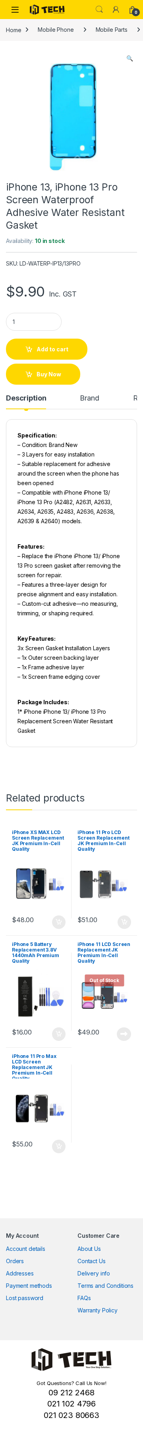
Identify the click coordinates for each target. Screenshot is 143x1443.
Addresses (20, 1273)
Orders (15, 1261)
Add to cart (52, 349)
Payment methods (29, 1285)
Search (99, 9)
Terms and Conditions (105, 1285)
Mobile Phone (55, 29)
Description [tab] (26, 398)
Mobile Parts (112, 29)
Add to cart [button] (59, 922)
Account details (25, 1248)
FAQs (84, 1298)
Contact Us (91, 1261)
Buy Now (49, 374)
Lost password (24, 1298)
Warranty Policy (97, 1310)
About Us (89, 1248)
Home (13, 29)
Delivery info (93, 1273)
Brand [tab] (89, 398)
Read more (124, 1034)
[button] (129, 58)
